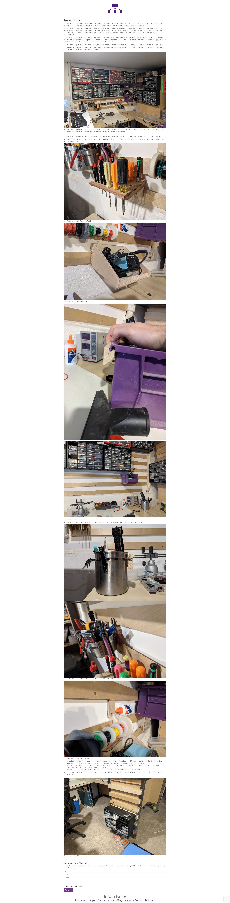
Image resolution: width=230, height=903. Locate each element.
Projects (81, 900)
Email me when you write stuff (74, 886)
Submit (68, 890)
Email (138, 900)
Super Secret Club (101, 900)
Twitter (150, 900)
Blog (119, 900)
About (128, 900)
